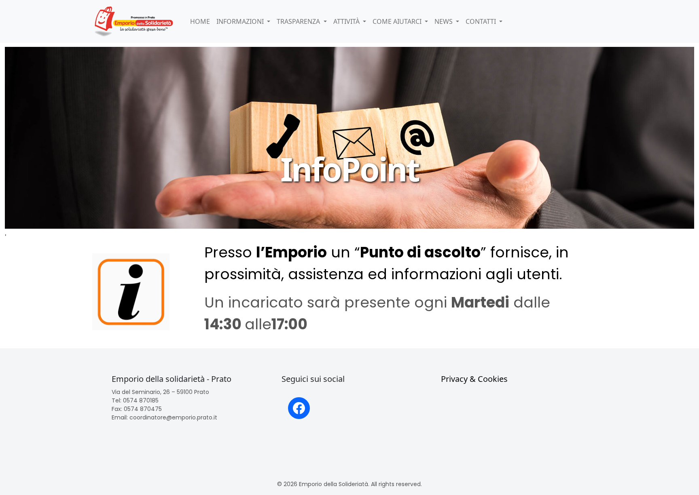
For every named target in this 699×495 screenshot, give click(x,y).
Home (200, 21)
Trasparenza (299, 21)
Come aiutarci (398, 21)
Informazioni (240, 21)
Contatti (482, 21)
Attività (347, 21)
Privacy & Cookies (474, 378)
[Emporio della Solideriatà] (133, 21)
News (444, 21)
